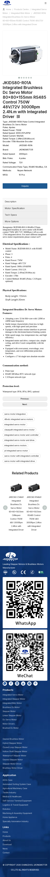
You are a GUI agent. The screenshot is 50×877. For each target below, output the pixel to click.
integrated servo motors (15, 445)
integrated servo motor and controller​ (21, 435)
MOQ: (5, 174)
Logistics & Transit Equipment (15, 805)
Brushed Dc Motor (11, 728)
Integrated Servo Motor (13, 695)
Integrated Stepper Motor (14, 699)
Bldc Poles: (8, 158)
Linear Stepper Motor (12, 715)
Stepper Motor (9, 711)
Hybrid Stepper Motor (12, 743)
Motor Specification (15, 208)
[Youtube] (23, 683)
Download (7, 844)
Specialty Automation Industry (16, 821)
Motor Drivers (9, 724)
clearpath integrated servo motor (19, 429)
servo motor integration (15, 414)
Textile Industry (9, 792)
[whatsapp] (5, 683)
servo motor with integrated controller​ (21, 456)
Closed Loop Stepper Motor (15, 747)
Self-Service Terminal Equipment (17, 801)
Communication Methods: (10, 169)
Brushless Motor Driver (13, 768)
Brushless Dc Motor (11, 707)
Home (5, 832)
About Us (7, 840)
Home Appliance (10, 817)
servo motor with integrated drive (19, 461)
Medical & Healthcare (12, 796)
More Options (12, 221)
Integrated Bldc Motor (12, 703)
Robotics (6, 809)
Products (7, 836)
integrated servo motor (14, 424)
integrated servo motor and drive (19, 440)
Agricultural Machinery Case (15, 788)
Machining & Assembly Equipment (17, 813)
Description (10, 201)
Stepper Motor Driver (12, 764)
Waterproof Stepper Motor (14, 755)
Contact (6, 852)
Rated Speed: (9, 154)
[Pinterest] (35, 683)
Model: (6, 145)
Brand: (6, 149)
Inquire (25, 186)
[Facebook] (11, 683)
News (5, 848)
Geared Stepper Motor (13, 759)
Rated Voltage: (9, 162)
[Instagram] (29, 683)
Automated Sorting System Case (17, 784)
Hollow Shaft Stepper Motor (15, 751)
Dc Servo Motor (10, 719)
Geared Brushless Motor (13, 739)
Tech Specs (11, 214)
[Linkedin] (17, 683)
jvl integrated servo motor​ (16, 450)
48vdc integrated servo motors (18, 419)
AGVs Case (7, 780)
